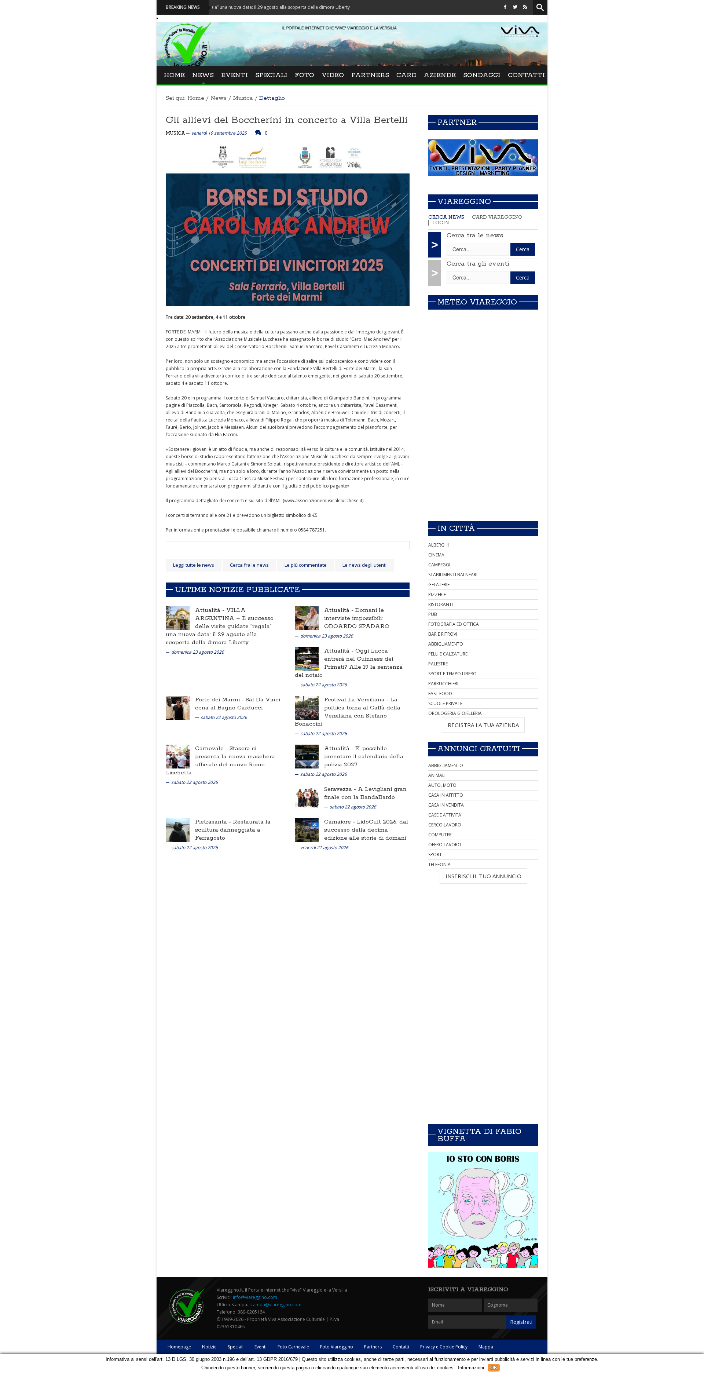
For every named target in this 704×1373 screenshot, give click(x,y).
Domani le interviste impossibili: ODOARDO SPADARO (356, 618)
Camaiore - (340, 822)
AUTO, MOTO (442, 785)
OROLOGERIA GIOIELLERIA (455, 713)
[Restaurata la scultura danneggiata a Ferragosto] (178, 829)
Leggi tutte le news (193, 565)
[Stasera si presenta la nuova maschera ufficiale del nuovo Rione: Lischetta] (178, 756)
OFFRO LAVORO (444, 844)
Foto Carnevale (293, 1347)
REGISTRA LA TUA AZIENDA (483, 725)
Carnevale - (212, 748)
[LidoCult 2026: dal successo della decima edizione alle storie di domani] (307, 829)
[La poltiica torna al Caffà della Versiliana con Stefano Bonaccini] (307, 707)
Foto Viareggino (336, 1347)
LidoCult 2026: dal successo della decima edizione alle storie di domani (366, 830)
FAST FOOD (440, 693)
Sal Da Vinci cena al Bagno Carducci (237, 704)
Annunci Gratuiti (478, 749)
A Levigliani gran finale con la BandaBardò (365, 793)
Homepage (179, 1347)
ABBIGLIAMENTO (445, 644)
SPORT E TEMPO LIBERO (452, 674)
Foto (304, 75)
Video (333, 75)
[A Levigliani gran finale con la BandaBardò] (307, 797)
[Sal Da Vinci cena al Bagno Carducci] (178, 707)
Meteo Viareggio (477, 302)
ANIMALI (436, 775)
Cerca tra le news (475, 235)
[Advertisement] (483, 464)
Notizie (209, 1347)
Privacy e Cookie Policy (443, 1347)
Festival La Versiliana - (357, 700)
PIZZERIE (437, 594)
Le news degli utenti (364, 565)
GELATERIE (439, 584)
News (203, 75)
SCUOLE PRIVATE (445, 703)
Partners (370, 75)
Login (440, 223)
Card (406, 75)
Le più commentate (306, 565)
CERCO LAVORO (444, 825)
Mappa (485, 1347)
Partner (457, 122)
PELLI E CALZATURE (447, 654)
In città (456, 528)
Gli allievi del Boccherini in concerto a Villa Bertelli (287, 120)
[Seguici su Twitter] (515, 7)
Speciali (271, 75)
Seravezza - (341, 789)
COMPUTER (440, 835)
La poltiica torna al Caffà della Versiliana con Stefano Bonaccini (347, 712)
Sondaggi (481, 75)
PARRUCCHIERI (443, 683)
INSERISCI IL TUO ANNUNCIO (483, 876)
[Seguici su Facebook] (505, 7)
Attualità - (210, 610)
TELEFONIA (439, 864)
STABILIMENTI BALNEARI (452, 575)
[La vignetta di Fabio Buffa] (483, 1210)
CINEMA (436, 555)
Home (174, 75)
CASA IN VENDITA (446, 805)
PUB (432, 614)
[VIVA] (483, 157)
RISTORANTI (440, 604)
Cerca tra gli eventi (478, 264)
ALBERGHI (438, 545)
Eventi (234, 75)
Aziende (440, 75)
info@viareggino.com (255, 1297)
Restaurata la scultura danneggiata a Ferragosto (233, 830)
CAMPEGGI (439, 565)
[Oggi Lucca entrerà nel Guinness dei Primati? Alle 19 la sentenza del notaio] (307, 659)
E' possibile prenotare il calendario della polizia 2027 (363, 756)
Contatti (526, 75)
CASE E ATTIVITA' (445, 815)
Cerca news (446, 217)
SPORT (435, 854)
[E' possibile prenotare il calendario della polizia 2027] (307, 756)
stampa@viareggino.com (275, 1304)
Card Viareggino (497, 217)
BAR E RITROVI (442, 634)
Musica (243, 98)
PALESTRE (438, 664)
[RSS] (525, 7)
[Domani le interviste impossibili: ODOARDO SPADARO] (307, 618)
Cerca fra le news (249, 565)
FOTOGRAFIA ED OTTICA (453, 624)
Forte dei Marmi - (220, 700)
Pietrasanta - (214, 822)
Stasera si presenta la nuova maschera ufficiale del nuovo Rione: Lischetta (220, 761)
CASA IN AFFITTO (445, 795)
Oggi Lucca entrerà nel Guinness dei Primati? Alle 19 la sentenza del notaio (349, 663)
